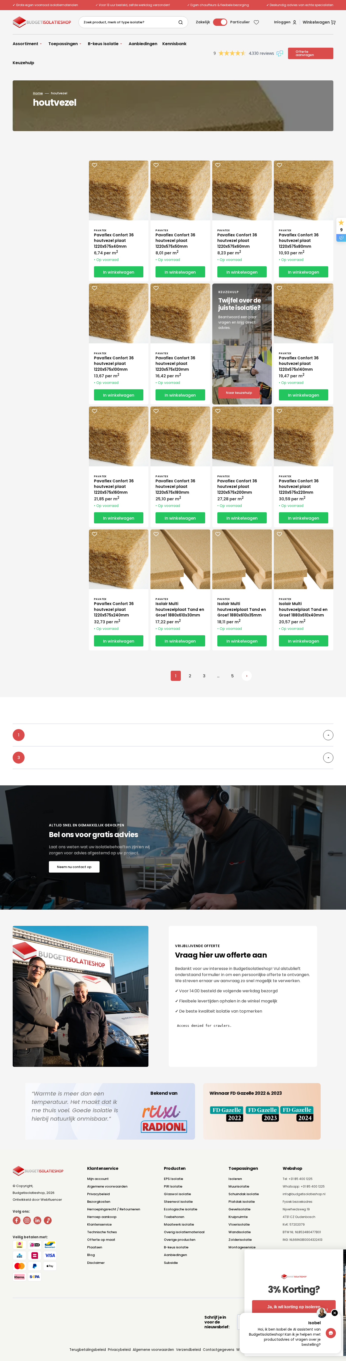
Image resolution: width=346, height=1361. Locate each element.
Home (38, 93)
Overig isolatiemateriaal (184, 1232)
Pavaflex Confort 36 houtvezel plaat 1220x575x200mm (237, 486)
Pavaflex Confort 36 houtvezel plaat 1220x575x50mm (175, 240)
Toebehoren (174, 1216)
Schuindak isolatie (243, 1194)
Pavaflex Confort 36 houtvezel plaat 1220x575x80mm (299, 240)
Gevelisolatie (239, 1209)
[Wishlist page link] (256, 22)
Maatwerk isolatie (179, 1224)
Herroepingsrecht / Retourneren (113, 1209)
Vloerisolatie (239, 1224)
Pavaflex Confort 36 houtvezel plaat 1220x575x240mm (114, 609)
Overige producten (179, 1239)
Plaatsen (94, 1247)
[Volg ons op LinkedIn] (37, 1221)
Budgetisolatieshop (29, 1192)
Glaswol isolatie (177, 1194)
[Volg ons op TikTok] (48, 1221)
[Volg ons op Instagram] (27, 1221)
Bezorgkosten (98, 1201)
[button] (285, 22)
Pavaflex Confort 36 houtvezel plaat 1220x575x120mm (175, 363)
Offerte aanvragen (305, 53)
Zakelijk (203, 22)
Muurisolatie (238, 1186)
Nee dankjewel (192, 1324)
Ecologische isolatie (180, 1209)
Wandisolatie (239, 1232)
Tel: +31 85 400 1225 (298, 1179)
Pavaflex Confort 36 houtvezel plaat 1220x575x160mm (114, 486)
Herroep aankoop (102, 1216)
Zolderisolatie (240, 1239)
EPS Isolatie (173, 1178)
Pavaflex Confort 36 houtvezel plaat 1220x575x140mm (299, 363)
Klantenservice (99, 1224)
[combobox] (133, 22)
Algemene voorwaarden (107, 1186)
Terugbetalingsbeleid (87, 1349)
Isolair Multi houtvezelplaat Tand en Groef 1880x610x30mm (180, 609)
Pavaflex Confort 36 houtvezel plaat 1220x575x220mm (299, 486)
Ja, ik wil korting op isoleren (192, 1307)
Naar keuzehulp (239, 392)
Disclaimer (96, 1262)
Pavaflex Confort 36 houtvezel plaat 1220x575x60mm (237, 240)
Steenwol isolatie (178, 1201)
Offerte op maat (101, 1239)
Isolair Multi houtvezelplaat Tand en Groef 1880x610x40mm (303, 609)
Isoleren (235, 1178)
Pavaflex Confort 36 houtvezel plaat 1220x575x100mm (114, 363)
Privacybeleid (98, 1194)
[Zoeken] (181, 22)
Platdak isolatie (241, 1201)
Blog (91, 1254)
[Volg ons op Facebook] (17, 1221)
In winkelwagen (118, 272)
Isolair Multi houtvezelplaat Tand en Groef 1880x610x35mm (241, 609)
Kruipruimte (238, 1216)
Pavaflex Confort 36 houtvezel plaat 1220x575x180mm (175, 486)
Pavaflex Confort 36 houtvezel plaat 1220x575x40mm (114, 240)
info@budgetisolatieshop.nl (304, 1194)
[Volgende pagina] (247, 676)
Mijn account (98, 1178)
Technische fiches (102, 1232)
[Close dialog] (334, 1255)
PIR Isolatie (173, 1186)
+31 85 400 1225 (313, 1186)
